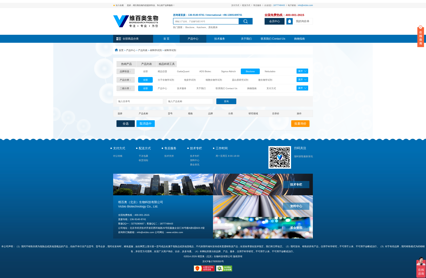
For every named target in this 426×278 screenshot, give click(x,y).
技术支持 (169, 156)
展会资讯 (194, 164)
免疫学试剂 (190, 80)
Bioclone (250, 71)
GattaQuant (183, 71)
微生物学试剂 (265, 80)
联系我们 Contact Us (273, 38)
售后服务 (257, 5)
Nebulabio (270, 71)
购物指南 (299, 38)
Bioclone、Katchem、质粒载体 (201, 27)
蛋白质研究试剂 (240, 80)
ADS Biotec (205, 71)
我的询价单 (302, 21)
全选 (126, 123)
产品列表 (142, 50)
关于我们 (246, 38)
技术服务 (219, 38)
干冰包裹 (143, 156)
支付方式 (235, 5)
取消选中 (146, 123)
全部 (145, 71)
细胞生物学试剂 (214, 80)
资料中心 (194, 160)
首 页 (166, 38)
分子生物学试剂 (166, 80)
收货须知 (143, 160)
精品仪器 (162, 71)
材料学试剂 (156, 50)
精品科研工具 (167, 64)
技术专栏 (196, 148)
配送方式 (246, 5)
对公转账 (117, 156)
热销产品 (126, 64)
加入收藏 (120, 5)
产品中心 (193, 38)
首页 (121, 50)
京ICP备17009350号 (213, 261)
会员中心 (274, 21)
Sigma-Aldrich (228, 71)
